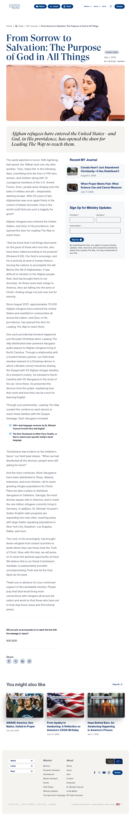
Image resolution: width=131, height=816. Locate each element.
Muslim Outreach (50, 778)
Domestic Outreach (51, 770)
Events (46, 782)
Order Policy (41, 804)
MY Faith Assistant (75, 795)
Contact (70, 778)
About (69, 766)
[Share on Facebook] (9, 661)
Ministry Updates (50, 791)
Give (68, 774)
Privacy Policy (13, 804)
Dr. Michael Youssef (75, 787)
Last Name (100, 215)
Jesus (69, 770)
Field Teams (48, 787)
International (48, 774)
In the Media (72, 791)
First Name (74, 215)
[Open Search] (110, 6)
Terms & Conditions (28, 804)
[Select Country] (119, 804)
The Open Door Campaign (54, 795)
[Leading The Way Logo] (14, 6)
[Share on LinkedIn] (22, 661)
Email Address (75, 226)
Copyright (52, 804)
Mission (46, 766)
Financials (71, 782)
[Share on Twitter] (15, 661)
